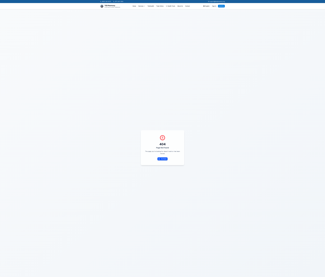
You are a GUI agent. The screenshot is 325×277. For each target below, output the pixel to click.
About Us (180, 6)
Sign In (214, 6)
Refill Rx (221, 6)
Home (134, 6)
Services (140, 6)
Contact (187, 6)
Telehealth (151, 6)
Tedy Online (160, 6)
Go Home (164, 159)
